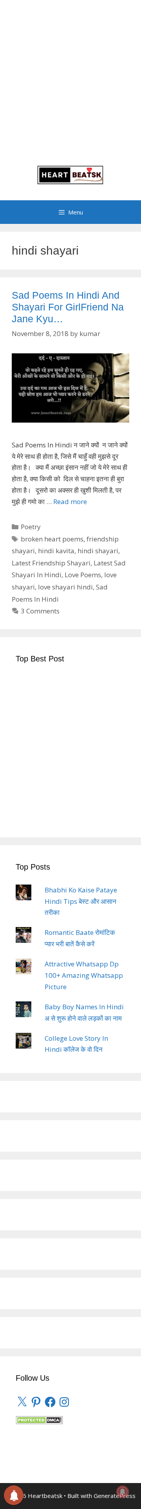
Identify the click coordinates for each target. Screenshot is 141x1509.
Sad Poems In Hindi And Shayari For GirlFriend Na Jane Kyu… (68, 307)
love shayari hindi (65, 586)
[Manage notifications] (122, 1491)
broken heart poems (52, 538)
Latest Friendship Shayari (51, 562)
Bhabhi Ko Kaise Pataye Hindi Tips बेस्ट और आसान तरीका (81, 901)
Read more (70, 501)
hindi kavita (56, 550)
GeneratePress (115, 1496)
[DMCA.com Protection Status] (39, 1421)
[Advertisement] (70, 86)
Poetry (31, 526)
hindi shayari (98, 550)
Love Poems (83, 574)
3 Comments (40, 610)
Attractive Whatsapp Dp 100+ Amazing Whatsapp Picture (84, 975)
